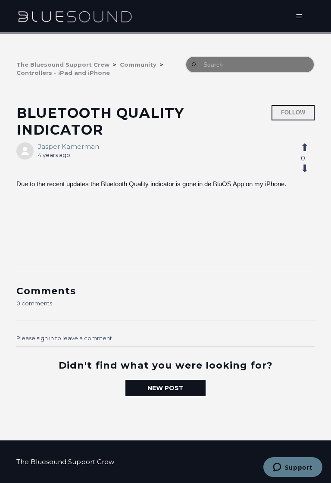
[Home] (74, 16)
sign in (45, 338)
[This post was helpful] (309, 147)
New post (165, 388)
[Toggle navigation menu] (299, 16)
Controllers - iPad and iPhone (63, 72)
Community (138, 64)
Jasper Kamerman (68, 146)
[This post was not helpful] (309, 168)
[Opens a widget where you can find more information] (292, 468)
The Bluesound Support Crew (62, 64)
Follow (293, 112)
